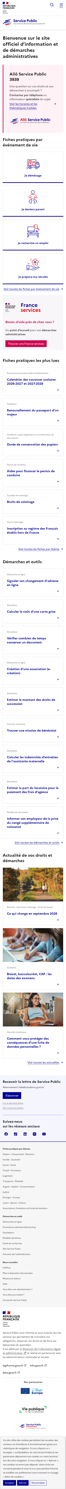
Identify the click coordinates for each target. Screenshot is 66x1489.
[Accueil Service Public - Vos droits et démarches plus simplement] (25, 25)
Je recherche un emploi (33, 243)
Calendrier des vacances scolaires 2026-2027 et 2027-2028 (31, 381)
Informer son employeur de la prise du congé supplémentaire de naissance (32, 822)
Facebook (6, 1134)
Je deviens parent (33, 209)
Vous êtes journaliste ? (13, 1294)
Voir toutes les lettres (13, 1108)
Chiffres (6, 1267)
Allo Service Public (12, 1248)
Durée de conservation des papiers (32, 444)
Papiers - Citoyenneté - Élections (18, 1154)
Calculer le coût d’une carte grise (31, 611)
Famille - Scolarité (11, 1159)
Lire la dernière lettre (13, 1103)
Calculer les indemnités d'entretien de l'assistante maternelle (32, 759)
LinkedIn (25, 1134)
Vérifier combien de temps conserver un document (26, 640)
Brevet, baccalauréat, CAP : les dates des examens (29, 976)
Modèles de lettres (12, 1238)
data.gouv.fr (10, 1373)
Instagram (34, 1134)
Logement (8, 1175)
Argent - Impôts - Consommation (19, 1186)
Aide (5, 1284)
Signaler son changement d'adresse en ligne (32, 583)
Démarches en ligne (12, 1221)
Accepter (9, 1482)
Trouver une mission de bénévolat (31, 730)
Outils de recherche (12, 1243)
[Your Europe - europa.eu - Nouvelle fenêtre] (33, 1391)
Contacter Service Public (15, 1300)
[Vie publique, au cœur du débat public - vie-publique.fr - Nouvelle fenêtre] (33, 1410)
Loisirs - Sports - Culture (14, 1202)
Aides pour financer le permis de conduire (31, 473)
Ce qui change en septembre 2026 (32, 913)
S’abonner (11, 1095)
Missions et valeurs (11, 1278)
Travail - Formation (12, 1170)
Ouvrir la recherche (51, 4)
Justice (6, 1192)
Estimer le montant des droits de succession (31, 701)
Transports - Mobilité (13, 1181)
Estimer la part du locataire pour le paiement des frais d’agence (32, 790)
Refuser (23, 1482)
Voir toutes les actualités (43, 1062)
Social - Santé (9, 1165)
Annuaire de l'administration (16, 1254)
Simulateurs (8, 1232)
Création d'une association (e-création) (29, 671)
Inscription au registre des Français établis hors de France (32, 530)
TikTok (15, 1134)
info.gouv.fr (36, 1365)
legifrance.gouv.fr (13, 1365)
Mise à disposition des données (18, 1273)
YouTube (44, 1134)
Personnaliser (38, 1482)
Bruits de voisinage (20, 502)
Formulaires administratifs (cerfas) (19, 1227)
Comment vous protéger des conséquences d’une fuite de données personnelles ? (28, 1042)
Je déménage (33, 175)
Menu (61, 7)
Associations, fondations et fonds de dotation (25, 1208)
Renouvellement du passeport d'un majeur (33, 412)
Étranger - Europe (11, 1197)
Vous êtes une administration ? (17, 1289)
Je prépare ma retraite (33, 277)
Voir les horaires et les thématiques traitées (23, 106)
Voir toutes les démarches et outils (37, 843)
